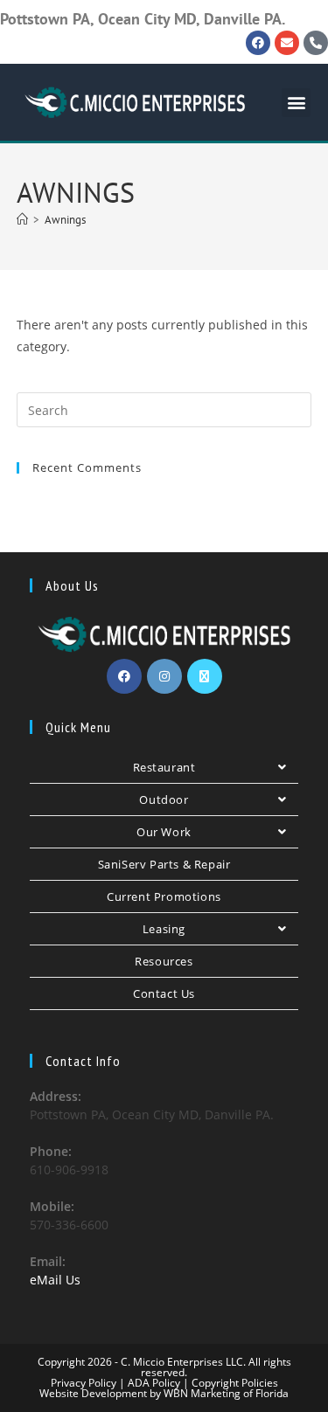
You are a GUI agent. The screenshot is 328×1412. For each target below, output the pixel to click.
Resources (163, 961)
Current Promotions (164, 896)
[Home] (22, 219)
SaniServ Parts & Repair (164, 864)
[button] (296, 102)
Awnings (65, 219)
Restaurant (164, 767)
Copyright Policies (235, 1382)
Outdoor (163, 799)
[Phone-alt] (316, 43)
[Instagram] (164, 676)
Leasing (164, 929)
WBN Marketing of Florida (225, 1393)
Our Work (164, 832)
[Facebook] (258, 43)
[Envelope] (287, 43)
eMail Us (55, 1279)
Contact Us (164, 993)
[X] (204, 676)
